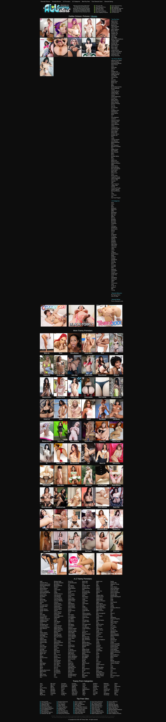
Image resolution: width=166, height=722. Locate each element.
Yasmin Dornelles (115, 661)
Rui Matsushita (100, 673)
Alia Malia (42, 596)
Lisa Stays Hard (86, 624)
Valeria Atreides (114, 634)
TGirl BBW (114, 37)
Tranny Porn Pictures (64, 713)
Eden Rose (57, 650)
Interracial (114, 245)
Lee (83, 605)
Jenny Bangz (71, 641)
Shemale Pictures (45, 1)
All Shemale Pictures (117, 8)
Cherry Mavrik (57, 612)
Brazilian (113, 220)
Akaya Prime (43, 589)
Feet (112, 233)
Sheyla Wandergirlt (115, 596)
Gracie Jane (71, 594)
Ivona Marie (71, 616)
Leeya (83, 606)
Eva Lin (113, 106)
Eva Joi (56, 667)
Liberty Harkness (86, 614)
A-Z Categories (76, 1)
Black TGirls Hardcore (117, 39)
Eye (55, 674)
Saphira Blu (113, 582)
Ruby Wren (99, 671)
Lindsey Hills (85, 621)
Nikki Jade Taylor (100, 607)
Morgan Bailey (115, 156)
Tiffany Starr (114, 185)
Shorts (105, 686)
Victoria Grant (114, 646)
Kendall (70, 673)
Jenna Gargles (72, 635)
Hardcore (113, 243)
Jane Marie (71, 624)
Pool (112, 263)
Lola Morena (114, 141)
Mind (83, 666)
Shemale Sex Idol (113, 704)
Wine (111, 659)
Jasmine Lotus (115, 121)
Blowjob (113, 219)
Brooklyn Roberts (58, 582)
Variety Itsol (113, 639)
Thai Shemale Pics (114, 712)
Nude (112, 255)
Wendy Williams (115, 191)
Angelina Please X (45, 618)
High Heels (114, 244)
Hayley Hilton (71, 599)
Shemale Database (63, 712)
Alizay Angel (43, 600)
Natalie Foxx (99, 598)
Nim (97, 612)
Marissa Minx (85, 645)
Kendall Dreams (72, 674)
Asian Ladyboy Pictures (115, 713)
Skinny (113, 272)
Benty (41, 667)
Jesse (112, 125)
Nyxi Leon (114, 171)
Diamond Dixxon (58, 642)
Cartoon (56, 602)
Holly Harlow (114, 113)
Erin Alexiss (57, 663)
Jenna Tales (71, 638)
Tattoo (113, 280)
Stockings (114, 279)
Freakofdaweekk (72, 582)
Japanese (113, 247)
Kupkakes (84, 594)
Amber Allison (44, 609)
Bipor (41, 673)
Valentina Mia (114, 631)
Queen (98, 663)
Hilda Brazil (114, 111)
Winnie (112, 660)
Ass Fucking (43, 687)
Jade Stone (71, 620)
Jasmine (113, 118)
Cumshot (113, 226)
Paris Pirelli (99, 637)
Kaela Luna (71, 652)
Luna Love (85, 631)
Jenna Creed (71, 634)
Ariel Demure (43, 628)
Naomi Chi (114, 160)
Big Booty (114, 212)
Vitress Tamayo (115, 189)
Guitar (69, 596)
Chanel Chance (58, 605)
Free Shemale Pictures (81, 707)
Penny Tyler (114, 175)
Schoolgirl (114, 270)
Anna (41, 623)
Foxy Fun (70, 581)
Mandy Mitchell (115, 142)
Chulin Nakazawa (115, 96)
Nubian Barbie (100, 620)
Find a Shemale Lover (117, 301)
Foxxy (112, 109)
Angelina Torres (115, 73)
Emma (55, 656)
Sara (111, 585)
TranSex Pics (61, 709)
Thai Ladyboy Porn (80, 711)
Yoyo (111, 667)
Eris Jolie (56, 664)
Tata (112, 182)
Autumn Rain (43, 642)
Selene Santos (114, 591)
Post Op (113, 266)
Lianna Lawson (115, 139)
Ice (112, 116)
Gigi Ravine (71, 587)
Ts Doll (112, 628)
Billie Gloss (43, 671)
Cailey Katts (57, 589)
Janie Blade (71, 625)
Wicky (112, 657)
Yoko (112, 193)
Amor (41, 612)
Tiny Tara (112, 625)
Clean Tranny (61, 705)
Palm (97, 631)
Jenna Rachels (115, 124)
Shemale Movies (56, 1)
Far (55, 675)
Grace (69, 592)
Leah (83, 602)
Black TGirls (114, 30)
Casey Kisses (114, 92)
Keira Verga (114, 47)
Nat (97, 594)
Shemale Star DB (116, 9)
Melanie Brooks (86, 652)
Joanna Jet (114, 35)
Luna (83, 630)
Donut (55, 646)
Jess (69, 642)
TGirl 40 (113, 36)
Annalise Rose (44, 625)
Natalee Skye (99, 595)
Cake (55, 591)
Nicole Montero (115, 167)
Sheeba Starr (113, 595)
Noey (97, 617)
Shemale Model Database (115, 709)
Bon (41, 677)
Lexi (83, 612)
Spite (111, 603)
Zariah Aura (113, 673)
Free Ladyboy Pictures (102, 12)
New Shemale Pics (97, 704)
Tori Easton (113, 627)
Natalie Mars (99, 599)
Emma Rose (57, 657)
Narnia (98, 592)
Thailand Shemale (116, 11)
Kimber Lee (114, 32)
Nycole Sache (100, 624)
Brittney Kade (57, 581)
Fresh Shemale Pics (97, 705)
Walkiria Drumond (115, 652)
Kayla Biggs (71, 666)
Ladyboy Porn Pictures (81, 708)
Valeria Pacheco (114, 635)
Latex (112, 248)
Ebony (113, 230)
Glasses (113, 240)
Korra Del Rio (85, 591)
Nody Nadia (114, 170)
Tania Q (113, 181)
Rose (97, 670)
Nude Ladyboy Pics (97, 713)
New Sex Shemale (80, 704)
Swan (111, 609)
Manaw (84, 632)
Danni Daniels (115, 102)
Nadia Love (99, 581)
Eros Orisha (57, 666)
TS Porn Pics (115, 12)
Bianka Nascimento (116, 87)
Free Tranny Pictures (97, 701)
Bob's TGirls (114, 46)
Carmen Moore (115, 91)
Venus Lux (113, 641)
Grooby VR (114, 43)
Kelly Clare (114, 132)
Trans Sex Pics (79, 713)
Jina (69, 648)
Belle (41, 666)
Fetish (62, 692)
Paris (112, 174)
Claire (55, 620)
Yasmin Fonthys (114, 663)
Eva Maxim (57, 670)
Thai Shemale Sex (63, 711)
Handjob (113, 241)
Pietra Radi (99, 650)
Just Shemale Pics (101, 7)
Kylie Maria (85, 596)
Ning (97, 614)
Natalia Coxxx (115, 161)
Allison (113, 69)
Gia (69, 584)
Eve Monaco (57, 673)
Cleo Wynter (57, 621)
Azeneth (113, 80)
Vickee (112, 642)
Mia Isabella (114, 150)
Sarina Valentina (115, 178)
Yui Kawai (114, 195)
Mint (83, 667)
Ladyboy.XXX (114, 41)
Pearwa (98, 646)
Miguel (84, 661)
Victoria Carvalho (115, 643)
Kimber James (115, 134)
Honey (70, 609)
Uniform (113, 287)
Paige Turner (99, 630)
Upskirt (116, 692)
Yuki (111, 670)
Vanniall (112, 638)
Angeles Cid (114, 33)
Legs (112, 251)
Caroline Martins (58, 600)
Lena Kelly (85, 609)
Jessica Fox (114, 127)
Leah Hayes (85, 603)
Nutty (97, 623)
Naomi (98, 589)
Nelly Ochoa (114, 21)
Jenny (69, 639)
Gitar (69, 589)
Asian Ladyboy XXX (80, 701)
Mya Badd (84, 675)
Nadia (112, 159)
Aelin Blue (42, 587)
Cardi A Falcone (58, 594)
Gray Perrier (71, 595)
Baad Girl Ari (43, 650)
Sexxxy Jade (114, 179)
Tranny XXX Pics (113, 701)
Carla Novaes (57, 595)
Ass (112, 205)
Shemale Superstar (80, 712)
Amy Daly (42, 614)
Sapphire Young (115, 177)
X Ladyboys (78, 705)
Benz (41, 668)
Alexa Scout (114, 64)
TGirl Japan (114, 48)
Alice (112, 66)
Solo (112, 276)
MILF (83, 690)
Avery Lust (43, 648)
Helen (69, 602)
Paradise (98, 634)
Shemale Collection (101, 11)
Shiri (111, 598)
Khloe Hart (85, 581)
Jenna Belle (114, 123)
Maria (83, 641)
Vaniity (113, 186)
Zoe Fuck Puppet (115, 197)
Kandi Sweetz (71, 655)
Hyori (112, 114)
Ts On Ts (113, 286)
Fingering (113, 234)
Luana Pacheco (86, 628)
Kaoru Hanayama (72, 656)
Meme (83, 653)
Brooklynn (57, 584)
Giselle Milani (71, 588)
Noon (97, 618)
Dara (55, 639)
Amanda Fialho (44, 605)
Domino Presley (115, 103)
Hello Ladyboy (115, 29)
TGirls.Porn (114, 22)
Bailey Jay (114, 25)
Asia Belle (114, 75)
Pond (97, 656)
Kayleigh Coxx (72, 667)
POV (112, 267)
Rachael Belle (100, 667)
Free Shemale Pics (117, 5)
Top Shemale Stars (80, 709)
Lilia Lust (84, 616)
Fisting (63, 694)
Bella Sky (42, 664)
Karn (69, 660)
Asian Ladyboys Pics (97, 711)
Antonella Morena (44, 627)
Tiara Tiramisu (115, 184)
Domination (114, 229)
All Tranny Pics (100, 9)
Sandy (112, 581)
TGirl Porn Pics (96, 708)
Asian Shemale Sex (114, 707)
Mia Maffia (85, 657)
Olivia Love (114, 173)
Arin (41, 630)
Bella (112, 85)
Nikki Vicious (99, 610)
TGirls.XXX (114, 28)
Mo (83, 671)
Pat (97, 638)
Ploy (97, 655)
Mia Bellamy (85, 655)
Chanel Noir (57, 606)
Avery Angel (43, 646)
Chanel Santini (58, 607)
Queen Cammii (100, 664)
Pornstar (113, 265)
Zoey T (112, 677)
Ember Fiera (57, 655)
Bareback (113, 208)
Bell (112, 84)
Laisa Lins (85, 598)
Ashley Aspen (43, 632)
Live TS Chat (114, 296)
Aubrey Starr (43, 641)
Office (84, 693)
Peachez (98, 645)
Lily (83, 618)
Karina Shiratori (72, 657)
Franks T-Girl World (116, 51)
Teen (112, 281)
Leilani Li (84, 607)
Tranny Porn (112, 703)
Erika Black (57, 661)
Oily (97, 627)
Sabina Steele (100, 675)
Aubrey (42, 638)
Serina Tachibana (115, 592)
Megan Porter (85, 649)
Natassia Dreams (115, 163)
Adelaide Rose (44, 582)
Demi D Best (57, 641)
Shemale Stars (99, 8)
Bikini (112, 216)
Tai (111, 612)
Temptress (113, 617)
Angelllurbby (43, 621)
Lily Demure (85, 620)
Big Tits (113, 215)
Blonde (113, 218)
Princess (98, 661)
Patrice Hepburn (100, 639)
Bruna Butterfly (115, 88)
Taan (111, 610)
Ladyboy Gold (115, 50)
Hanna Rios (71, 598)
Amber (41, 607)
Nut (97, 621)
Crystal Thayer (58, 625)
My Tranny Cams (115, 295)
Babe (112, 206)
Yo (112, 192)
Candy (113, 89)
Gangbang (114, 237)
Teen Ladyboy (78, 703)
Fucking (113, 236)
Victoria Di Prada (115, 188)
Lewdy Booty (85, 610)
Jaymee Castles (72, 631)
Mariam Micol (85, 642)
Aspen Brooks (43, 637)
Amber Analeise (44, 610)
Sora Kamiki (113, 602)
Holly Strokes (71, 607)
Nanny (98, 588)
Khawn (70, 677)
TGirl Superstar (96, 709)
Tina (111, 624)
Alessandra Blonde (116, 63)
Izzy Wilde (71, 618)
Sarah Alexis (113, 587)
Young (113, 290)
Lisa (83, 623)
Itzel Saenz (71, 614)
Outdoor (113, 256)
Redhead (113, 269)
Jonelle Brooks (115, 128)
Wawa (112, 653)
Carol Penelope (58, 599)
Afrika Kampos (115, 62)
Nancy (98, 587)
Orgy (83, 694)
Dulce (55, 649)
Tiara (111, 620)
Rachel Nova (99, 668)
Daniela (56, 632)
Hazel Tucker (71, 600)
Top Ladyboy (61, 704)
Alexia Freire (43, 595)
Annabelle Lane (44, 624)
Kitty (112, 136)
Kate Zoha (70, 664)
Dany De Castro (58, 637)
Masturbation (114, 254)
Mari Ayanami (115, 145)
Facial (112, 231)
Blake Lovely (43, 675)
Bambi (41, 656)
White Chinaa (113, 656)
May (112, 148)
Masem (84, 646)
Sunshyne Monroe (115, 607)
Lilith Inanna (85, 617)
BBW (112, 211)
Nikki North (99, 609)
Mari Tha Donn (86, 639)
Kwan (83, 595)
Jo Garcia (70, 649)
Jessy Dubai (71, 646)
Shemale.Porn (115, 44)
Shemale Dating (108, 1)
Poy (97, 660)
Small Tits (114, 274)
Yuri (111, 671)
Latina (113, 249)
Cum (112, 225)
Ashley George (115, 74)
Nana (97, 585)
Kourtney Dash (86, 592)
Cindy (55, 618)
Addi (41, 581)
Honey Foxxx (71, 610)
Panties (113, 258)
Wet (112, 288)
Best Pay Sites (86, 1)
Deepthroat (114, 227)
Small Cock (114, 273)
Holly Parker (71, 606)
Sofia (111, 600)
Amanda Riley (43, 606)
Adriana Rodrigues (45, 585)
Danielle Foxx (115, 100)
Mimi (112, 153)
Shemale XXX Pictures (98, 712)
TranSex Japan (115, 40)
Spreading (114, 277)
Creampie (113, 223)
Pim (97, 652)
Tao (111, 614)
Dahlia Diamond (58, 630)
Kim (83, 584)
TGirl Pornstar (115, 26)
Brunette (113, 222)
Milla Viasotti (114, 152)
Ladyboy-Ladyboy (116, 53)
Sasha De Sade (114, 589)
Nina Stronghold (115, 168)
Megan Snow (114, 149)
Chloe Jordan (57, 613)
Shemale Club (115, 54)
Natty (112, 164)
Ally (41, 603)
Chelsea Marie (115, 93)
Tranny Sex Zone (113, 708)
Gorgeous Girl (115, 110)
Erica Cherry (57, 660)
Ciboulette (56, 617)
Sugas (112, 605)
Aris (41, 631)
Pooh (97, 657)
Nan (97, 584)
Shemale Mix (99, 5)
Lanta (112, 138)
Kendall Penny (72, 675)
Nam (97, 582)
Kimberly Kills (86, 588)
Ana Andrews (43, 616)
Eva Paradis (114, 107)
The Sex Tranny (113, 711)
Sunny (112, 606)
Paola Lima (99, 632)
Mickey (84, 659)
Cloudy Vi (114, 98)
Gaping (113, 238)
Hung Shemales (115, 55)
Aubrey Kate (114, 77)
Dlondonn (56, 643)
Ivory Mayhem (115, 117)
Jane (69, 623)
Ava (112, 78)
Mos (112, 157)
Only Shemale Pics (97, 707)
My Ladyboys (115, 7)
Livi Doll (84, 625)
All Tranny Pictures (97, 703)
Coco (55, 624)
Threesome (114, 283)
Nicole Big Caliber (101, 605)
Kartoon (70, 661)
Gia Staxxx (71, 585)
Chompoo (56, 614)
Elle (55, 653)
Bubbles (56, 587)
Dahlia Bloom (57, 627)
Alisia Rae (114, 67)
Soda (111, 599)
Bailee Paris (114, 81)
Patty (97, 641)
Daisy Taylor (114, 99)
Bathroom (114, 209)
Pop (97, 659)
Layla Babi (85, 600)
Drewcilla (56, 648)
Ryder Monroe (100, 674)
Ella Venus (57, 652)
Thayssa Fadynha (115, 618)
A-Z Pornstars (66, 1)
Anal (112, 202)
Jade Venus (71, 621)
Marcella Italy (85, 637)
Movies (94, 16)
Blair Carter (43, 674)
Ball (41, 655)
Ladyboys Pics (62, 708)
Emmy (113, 105)
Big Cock (113, 213)
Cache (55, 588)
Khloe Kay (85, 582)
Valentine (112, 632)
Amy (112, 70)
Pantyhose (114, 259)
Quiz (97, 666)
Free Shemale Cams (97, 1)
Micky (83, 660)
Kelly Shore (71, 671)
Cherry (113, 95)
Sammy (98, 677)
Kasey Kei (70, 663)
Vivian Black (113, 649)
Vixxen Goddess (114, 650)
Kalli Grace (71, 653)
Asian (112, 204)
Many (112, 143)
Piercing (113, 262)
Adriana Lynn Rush (116, 60)
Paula (97, 642)
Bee (41, 659)
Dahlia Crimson (58, 628)
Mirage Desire (86, 668)
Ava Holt (42, 645)
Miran (112, 154)
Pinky (97, 653)
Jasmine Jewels (115, 120)
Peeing (113, 261)
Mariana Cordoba (115, 146)
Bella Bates (43, 663)
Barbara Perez (43, 657)
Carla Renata (57, 596)
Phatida (98, 649)
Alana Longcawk (44, 591)
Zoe (112, 196)
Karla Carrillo (114, 130)
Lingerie (113, 252)
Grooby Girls (114, 23)
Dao (55, 638)
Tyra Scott (113, 630)
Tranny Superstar (62, 707)
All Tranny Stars (84, 719)
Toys (112, 284)
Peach (98, 643)
